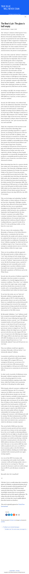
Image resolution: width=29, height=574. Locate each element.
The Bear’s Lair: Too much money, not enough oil (16, 529)
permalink (3, 521)
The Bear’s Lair (12, 520)
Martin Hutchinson (5, 29)
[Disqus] (14, 550)
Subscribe (17, 570)
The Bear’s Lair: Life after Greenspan (10, 527)
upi (20, 520)
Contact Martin (12, 570)
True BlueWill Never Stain (10, 7)
